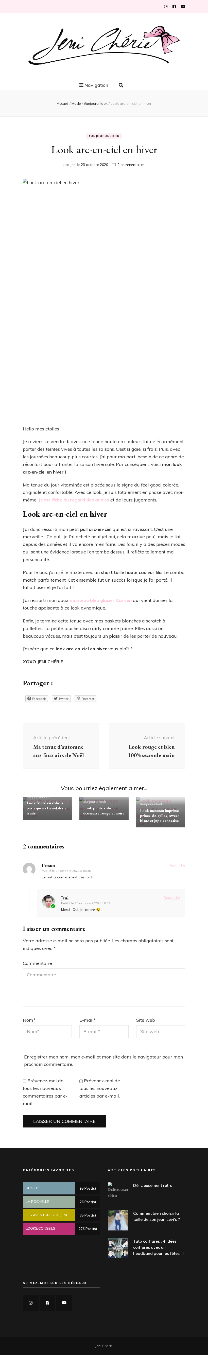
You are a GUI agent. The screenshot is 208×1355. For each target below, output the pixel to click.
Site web (145, 1020)
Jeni (73, 164)
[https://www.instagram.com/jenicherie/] (31, 1303)
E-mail (87, 1020)
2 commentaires (131, 164)
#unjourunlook (104, 136)
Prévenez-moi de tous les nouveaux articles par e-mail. (99, 1088)
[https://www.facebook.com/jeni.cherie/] (47, 1303)
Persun (48, 865)
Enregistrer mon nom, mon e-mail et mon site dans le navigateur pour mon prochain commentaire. (103, 1060)
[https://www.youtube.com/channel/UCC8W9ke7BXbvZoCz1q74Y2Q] (64, 1303)
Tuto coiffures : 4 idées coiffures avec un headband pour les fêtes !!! (158, 1247)
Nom (29, 1020)
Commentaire (37, 963)
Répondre (177, 865)
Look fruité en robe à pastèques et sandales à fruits (46, 808)
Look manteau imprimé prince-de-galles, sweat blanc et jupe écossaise (159, 815)
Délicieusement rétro (152, 1185)
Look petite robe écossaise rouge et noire (104, 810)
